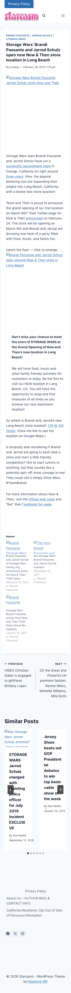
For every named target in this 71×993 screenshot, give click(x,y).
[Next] (60, 789)
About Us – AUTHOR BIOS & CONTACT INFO (28, 900)
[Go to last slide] (11, 789)
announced (34, 218)
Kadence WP (38, 981)
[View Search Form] (44, 15)
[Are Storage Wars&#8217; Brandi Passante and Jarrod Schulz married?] (46, 547)
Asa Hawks (19, 835)
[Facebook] (8, 933)
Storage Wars (16, 39)
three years (14, 176)
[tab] (28, 853)
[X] (15, 933)
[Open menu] (62, 16)
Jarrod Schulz (42, 35)
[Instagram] (22, 933)
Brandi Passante (17, 35)
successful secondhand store (28, 166)
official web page (42, 499)
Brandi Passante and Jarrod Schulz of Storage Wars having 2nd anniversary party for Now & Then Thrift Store (17, 567)
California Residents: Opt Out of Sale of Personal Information (34, 912)
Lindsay (14, 67)
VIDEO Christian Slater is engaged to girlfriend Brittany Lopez (18, 675)
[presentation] (18, 738)
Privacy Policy (19, 4)
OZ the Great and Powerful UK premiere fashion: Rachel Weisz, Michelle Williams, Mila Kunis (53, 680)
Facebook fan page (36, 504)
